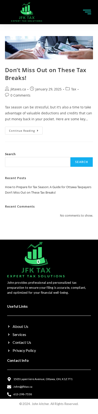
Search (10, 154)
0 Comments (20, 95)
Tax (73, 89)
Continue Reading (26, 129)
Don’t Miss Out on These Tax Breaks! (30, 192)
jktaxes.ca (18, 89)
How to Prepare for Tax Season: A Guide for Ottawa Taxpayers (48, 187)
